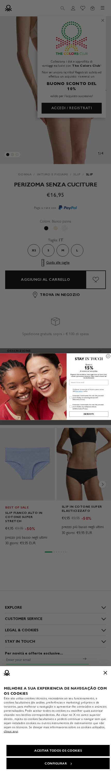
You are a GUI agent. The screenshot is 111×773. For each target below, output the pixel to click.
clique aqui (11, 731)
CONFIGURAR (56, 763)
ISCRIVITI (89, 414)
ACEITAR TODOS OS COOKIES (58, 750)
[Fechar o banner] (105, 673)
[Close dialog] (108, 356)
